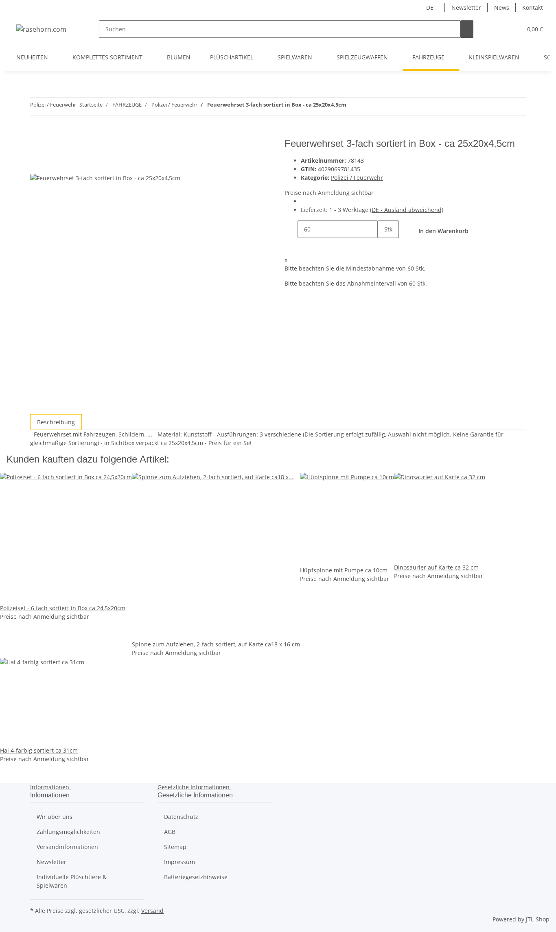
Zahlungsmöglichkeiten (68, 832)
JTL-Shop (537, 919)
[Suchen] (466, 29)
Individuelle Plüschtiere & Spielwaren (72, 881)
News (501, 7)
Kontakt (532, 7)
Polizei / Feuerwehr (357, 177)
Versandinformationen (67, 847)
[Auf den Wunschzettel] (51, 164)
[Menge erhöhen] (384, 246)
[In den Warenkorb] (36, 133)
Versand (152, 911)
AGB (169, 832)
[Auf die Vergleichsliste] (36, 164)
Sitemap (175, 847)
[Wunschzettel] (512, 29)
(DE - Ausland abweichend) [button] (406, 210)
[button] (499, 29)
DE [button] (430, 7)
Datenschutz (181, 817)
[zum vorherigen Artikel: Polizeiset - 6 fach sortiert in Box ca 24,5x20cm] (367, 106)
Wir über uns (54, 817)
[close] (36, 146)
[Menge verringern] (291, 229)
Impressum (179, 862)
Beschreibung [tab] (56, 422)
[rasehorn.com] (41, 29)
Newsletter (466, 7)
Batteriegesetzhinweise (196, 877)
